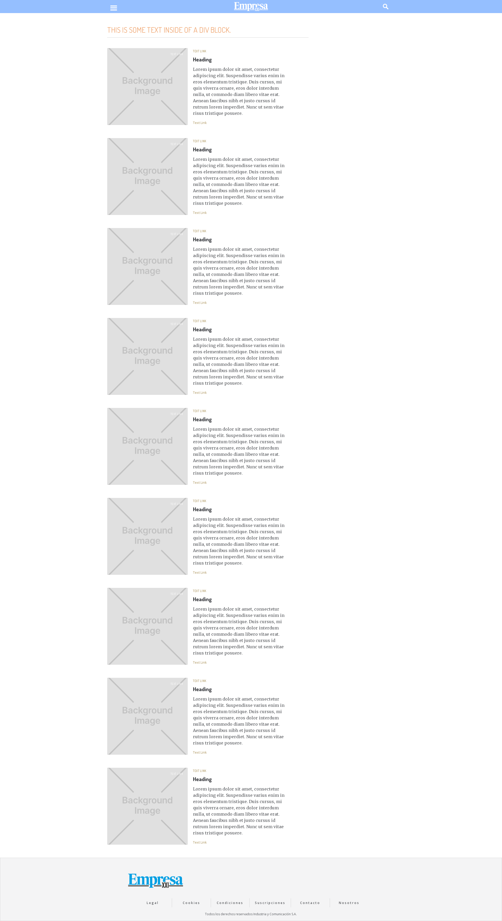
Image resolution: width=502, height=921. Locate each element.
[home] (251, 7)
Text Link (176, 54)
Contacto (310, 903)
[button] (113, 8)
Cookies (191, 903)
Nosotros (349, 903)
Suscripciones (270, 903)
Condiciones (230, 903)
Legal (153, 903)
